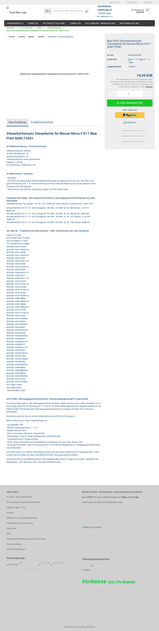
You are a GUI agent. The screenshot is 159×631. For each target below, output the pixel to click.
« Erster (11, 36)
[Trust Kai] (23, 12)
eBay (124, 497)
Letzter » (41, 36)
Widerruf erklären (14, 544)
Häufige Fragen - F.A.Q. (17, 507)
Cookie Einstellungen (16, 549)
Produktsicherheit (42, 122)
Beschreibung (17, 122)
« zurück (21, 36)
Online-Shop (69, 627)
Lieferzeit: (112, 59)
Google (135, 497)
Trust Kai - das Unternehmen (19, 497)
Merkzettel (147, 2)
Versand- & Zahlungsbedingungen (22, 518)
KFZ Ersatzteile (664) (54, 23)
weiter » (31, 36)
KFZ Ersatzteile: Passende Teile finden (24, 502)
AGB (8, 533)
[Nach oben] (150, 626)
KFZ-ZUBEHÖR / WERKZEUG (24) (100, 23)
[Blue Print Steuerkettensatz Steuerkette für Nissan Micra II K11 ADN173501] (54, 74)
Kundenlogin (132, 2)
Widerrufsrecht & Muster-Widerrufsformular (26, 539)
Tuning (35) (75, 23)
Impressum (12, 528)
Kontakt (10, 512)
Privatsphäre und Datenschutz (20, 523)
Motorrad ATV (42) (129, 23)
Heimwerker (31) (15, 23)
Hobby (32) (33, 23)
